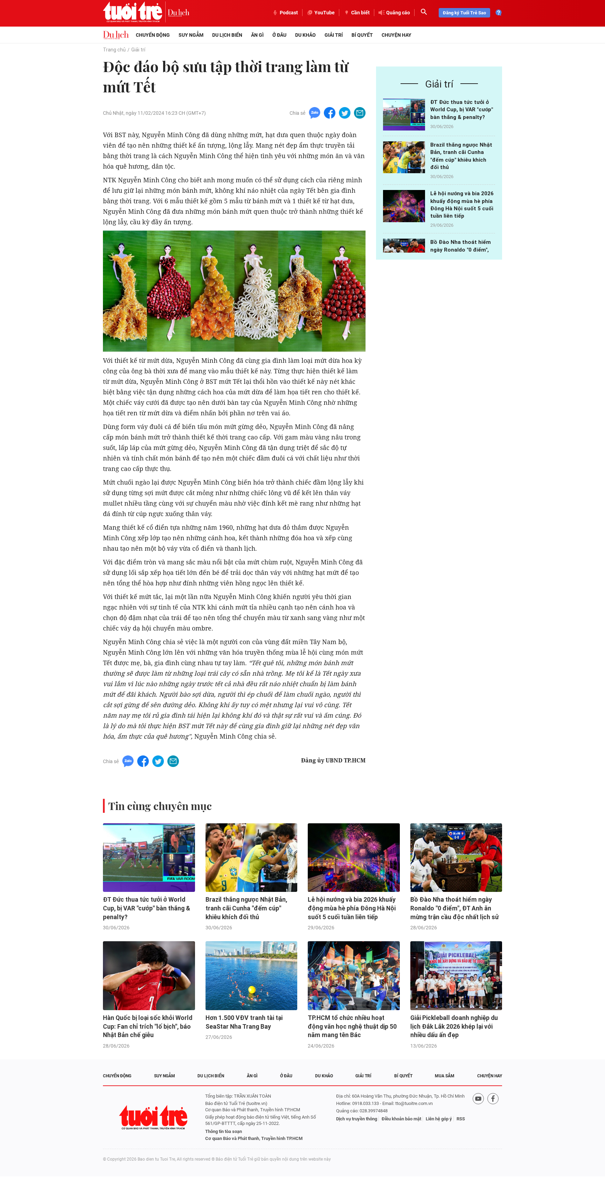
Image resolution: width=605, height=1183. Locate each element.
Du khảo (305, 35)
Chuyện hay (396, 35)
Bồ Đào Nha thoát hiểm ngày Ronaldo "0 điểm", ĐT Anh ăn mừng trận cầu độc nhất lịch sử (454, 908)
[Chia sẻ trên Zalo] (314, 112)
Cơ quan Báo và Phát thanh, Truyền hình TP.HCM (253, 1138)
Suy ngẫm (191, 35)
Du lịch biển (227, 35)
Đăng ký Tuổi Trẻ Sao (464, 12)
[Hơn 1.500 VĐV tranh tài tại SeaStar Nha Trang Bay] (252, 975)
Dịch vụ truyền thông (356, 1118)
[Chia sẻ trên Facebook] (329, 112)
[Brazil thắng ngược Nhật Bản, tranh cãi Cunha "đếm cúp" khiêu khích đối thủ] (404, 157)
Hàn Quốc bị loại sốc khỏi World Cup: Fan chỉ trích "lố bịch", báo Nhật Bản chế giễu (147, 1026)
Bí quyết (362, 35)
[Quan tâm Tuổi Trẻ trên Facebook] (493, 1117)
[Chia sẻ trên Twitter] (344, 112)
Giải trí (334, 35)
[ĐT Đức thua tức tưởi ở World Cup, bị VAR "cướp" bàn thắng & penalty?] (404, 115)
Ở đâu (279, 35)
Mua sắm (444, 1075)
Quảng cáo (398, 12)
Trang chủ (114, 49)
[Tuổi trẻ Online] (154, 1117)
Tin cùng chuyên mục (160, 806)
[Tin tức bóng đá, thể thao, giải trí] (116, 35)
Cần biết (360, 12)
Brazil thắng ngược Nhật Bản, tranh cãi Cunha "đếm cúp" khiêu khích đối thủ (246, 908)
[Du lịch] (178, 12)
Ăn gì (257, 35)
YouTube (324, 12)
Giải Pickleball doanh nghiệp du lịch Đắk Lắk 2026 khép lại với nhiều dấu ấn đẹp (454, 1026)
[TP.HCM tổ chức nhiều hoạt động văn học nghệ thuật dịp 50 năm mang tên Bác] (354, 975)
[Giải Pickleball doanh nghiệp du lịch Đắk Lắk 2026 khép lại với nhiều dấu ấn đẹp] (456, 975)
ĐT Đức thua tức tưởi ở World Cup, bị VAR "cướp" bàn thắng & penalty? (461, 109)
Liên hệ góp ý (439, 1118)
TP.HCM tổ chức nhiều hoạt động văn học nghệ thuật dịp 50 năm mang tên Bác (352, 1026)
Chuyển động (153, 35)
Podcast (289, 12)
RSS (461, 1118)
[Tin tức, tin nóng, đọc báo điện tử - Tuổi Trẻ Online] (135, 12)
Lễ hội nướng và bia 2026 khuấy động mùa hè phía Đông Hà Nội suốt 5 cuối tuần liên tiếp (352, 908)
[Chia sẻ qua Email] (360, 112)
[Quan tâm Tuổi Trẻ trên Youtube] (478, 1117)
